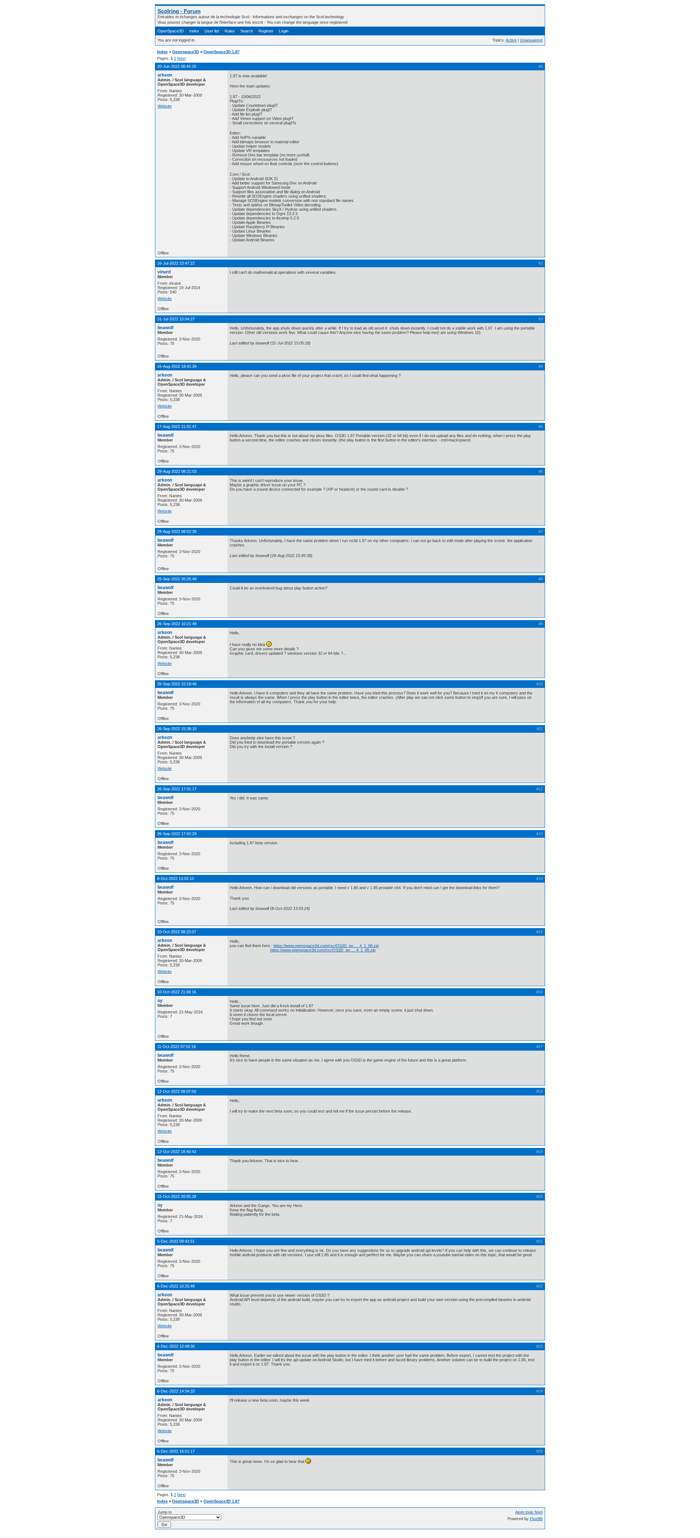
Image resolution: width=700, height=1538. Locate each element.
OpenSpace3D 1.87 (221, 52)
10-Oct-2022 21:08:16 (176, 992)
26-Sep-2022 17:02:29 (177, 834)
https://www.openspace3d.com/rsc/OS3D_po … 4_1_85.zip (323, 950)
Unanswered (531, 40)
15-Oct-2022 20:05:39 (176, 1196)
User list (212, 31)
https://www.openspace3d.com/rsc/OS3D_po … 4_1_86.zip (326, 945)
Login (283, 31)
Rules (230, 31)
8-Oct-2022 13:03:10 (175, 878)
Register (265, 31)
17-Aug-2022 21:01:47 (177, 426)
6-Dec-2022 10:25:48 (176, 1286)
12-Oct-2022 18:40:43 (176, 1151)
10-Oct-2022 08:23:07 (176, 932)
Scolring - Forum (179, 11)
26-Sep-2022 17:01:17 (177, 789)
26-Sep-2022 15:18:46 (177, 684)
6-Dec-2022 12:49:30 (176, 1346)
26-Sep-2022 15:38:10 (177, 729)
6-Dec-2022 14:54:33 (176, 1391)
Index (194, 31)
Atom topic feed (528, 1512)
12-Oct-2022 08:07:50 (176, 1091)
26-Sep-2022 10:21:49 (177, 624)
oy (160, 1000)
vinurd (164, 271)
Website (165, 106)
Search (246, 31)
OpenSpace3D (171, 31)
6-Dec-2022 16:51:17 (176, 1451)
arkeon (165, 75)
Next (181, 58)
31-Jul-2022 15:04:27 (176, 319)
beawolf (166, 327)
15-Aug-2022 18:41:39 (177, 366)
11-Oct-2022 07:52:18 (176, 1046)
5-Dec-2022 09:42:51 (176, 1241)
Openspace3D (185, 52)
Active (511, 40)
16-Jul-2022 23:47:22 (176, 263)
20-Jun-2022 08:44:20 (176, 66)
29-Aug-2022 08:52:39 (177, 531)
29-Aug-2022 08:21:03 (177, 471)
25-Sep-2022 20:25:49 (177, 579)
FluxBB (536, 1518)
